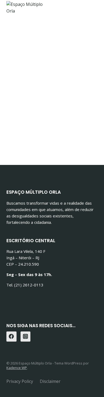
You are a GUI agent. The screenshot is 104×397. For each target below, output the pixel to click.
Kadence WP (16, 367)
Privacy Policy (19, 381)
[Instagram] (26, 336)
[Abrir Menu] (93, 13)
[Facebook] (11, 336)
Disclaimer (50, 381)
